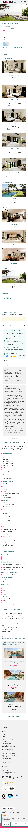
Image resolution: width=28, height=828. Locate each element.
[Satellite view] (4, 298)
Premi (3, 736)
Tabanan (7, 26)
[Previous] (12, 18)
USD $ (4, 808)
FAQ (3, 734)
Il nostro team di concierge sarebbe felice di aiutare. (14, 637)
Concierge (5, 741)
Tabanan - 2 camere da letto (14, 686)
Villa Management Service (9, 740)
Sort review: (6, 366)
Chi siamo (5, 731)
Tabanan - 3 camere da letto (14, 706)
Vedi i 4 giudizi (6, 40)
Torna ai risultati (14, 716)
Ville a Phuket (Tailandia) (8, 753)
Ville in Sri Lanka (6, 757)
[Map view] (7, 298)
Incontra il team (6, 743)
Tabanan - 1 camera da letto (14, 664)
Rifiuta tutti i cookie (15, 824)
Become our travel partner (9, 746)
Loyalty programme (7, 745)
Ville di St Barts (6, 763)
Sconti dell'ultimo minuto (9, 772)
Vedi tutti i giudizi (14, 438)
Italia (3, 761)
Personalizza (6, 824)
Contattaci (5, 733)
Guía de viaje (5, 774)
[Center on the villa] (10, 298)
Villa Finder (5, 770)
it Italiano (11, 808)
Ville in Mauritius (6, 758)
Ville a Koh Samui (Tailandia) (9, 755)
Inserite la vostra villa (8, 738)
